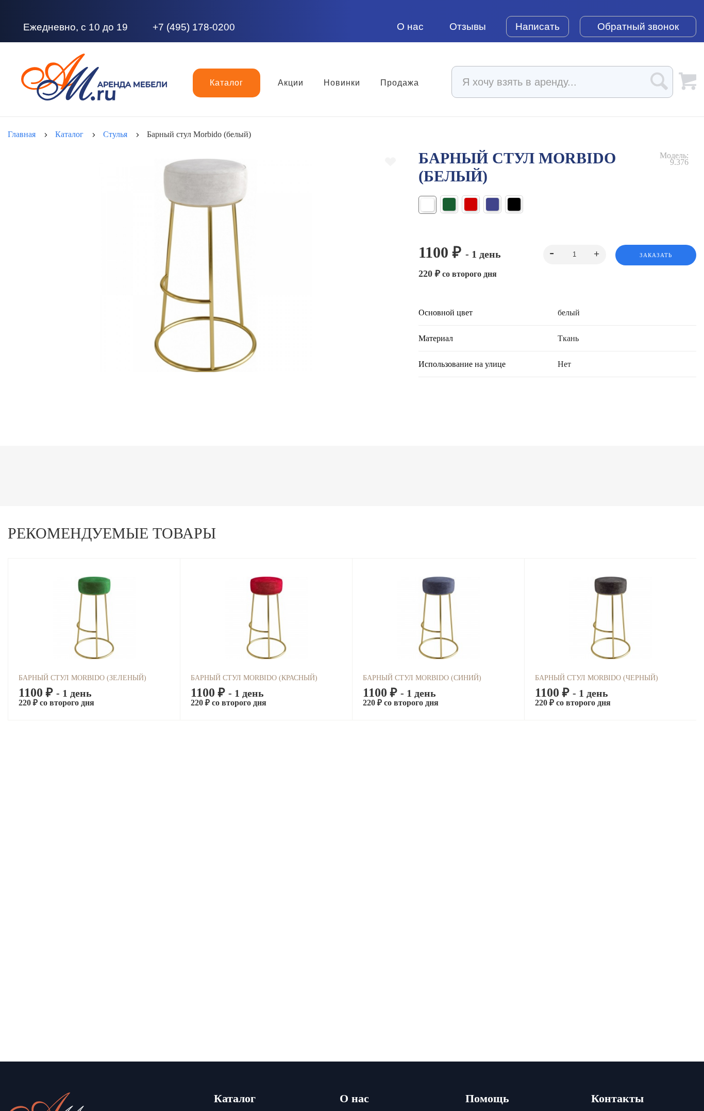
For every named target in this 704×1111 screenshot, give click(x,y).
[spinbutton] (574, 254)
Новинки (342, 83)
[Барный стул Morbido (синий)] (492, 204)
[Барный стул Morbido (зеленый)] (449, 204)
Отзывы (467, 26)
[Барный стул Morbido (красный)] (471, 204)
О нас (410, 26)
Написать (537, 26)
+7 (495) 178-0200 (194, 27)
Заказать (656, 255)
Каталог (226, 82)
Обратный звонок (638, 26)
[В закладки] (390, 161)
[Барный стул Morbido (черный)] (514, 204)
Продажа (399, 83)
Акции (291, 83)
